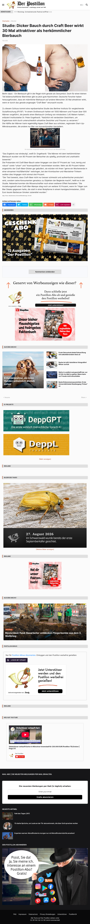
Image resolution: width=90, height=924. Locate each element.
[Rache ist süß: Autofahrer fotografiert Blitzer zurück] (51, 365)
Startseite (5, 21)
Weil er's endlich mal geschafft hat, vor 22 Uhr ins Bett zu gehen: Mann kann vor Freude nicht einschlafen (73, 374)
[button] (3, 5)
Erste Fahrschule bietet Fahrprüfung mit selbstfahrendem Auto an (72, 353)
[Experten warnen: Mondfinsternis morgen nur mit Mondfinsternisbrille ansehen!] (7, 835)
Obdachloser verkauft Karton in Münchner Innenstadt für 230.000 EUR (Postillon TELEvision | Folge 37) (44, 747)
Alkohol (13, 21)
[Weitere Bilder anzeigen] (45, 549)
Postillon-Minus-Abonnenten (24, 655)
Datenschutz (33, 914)
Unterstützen (62, 914)
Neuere (7, 397)
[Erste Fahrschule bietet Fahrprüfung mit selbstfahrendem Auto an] (51, 355)
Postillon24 (73, 914)
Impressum (22, 914)
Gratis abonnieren (45, 797)
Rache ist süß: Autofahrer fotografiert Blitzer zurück (73, 363)
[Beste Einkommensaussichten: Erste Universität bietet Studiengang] (51, 384)
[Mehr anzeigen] (73, 204)
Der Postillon (45, 918)
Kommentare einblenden (45, 272)
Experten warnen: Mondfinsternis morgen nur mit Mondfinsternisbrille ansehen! (44, 833)
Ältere (83, 397)
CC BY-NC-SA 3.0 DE (38, 920)
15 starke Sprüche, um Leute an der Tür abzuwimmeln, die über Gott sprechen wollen (46, 823)
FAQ (14, 914)
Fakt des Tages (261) (22, 813)
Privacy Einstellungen (47, 914)
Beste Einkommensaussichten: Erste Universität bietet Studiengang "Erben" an (73, 384)
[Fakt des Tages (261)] (7, 816)
